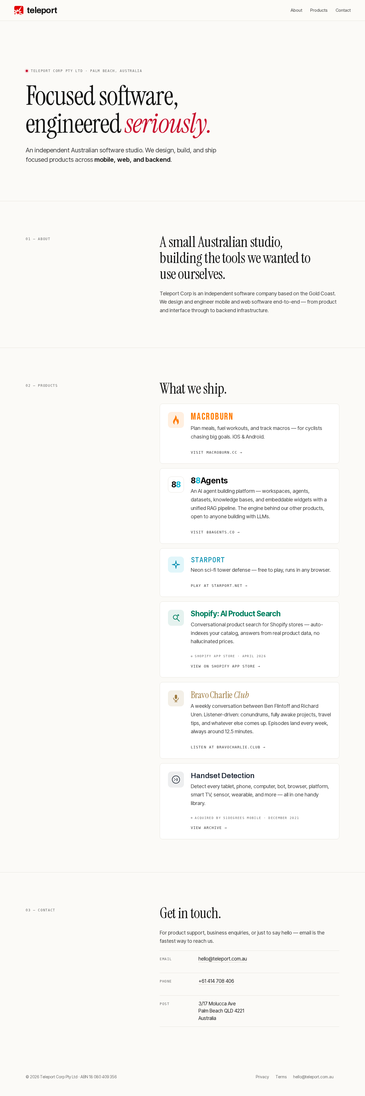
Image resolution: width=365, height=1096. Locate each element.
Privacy (262, 1076)
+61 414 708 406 (216, 981)
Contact (343, 10)
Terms (281, 1076)
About (296, 10)
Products (319, 10)
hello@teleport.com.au (222, 959)
